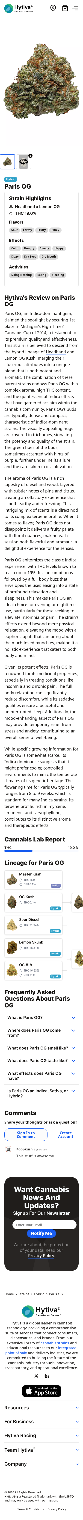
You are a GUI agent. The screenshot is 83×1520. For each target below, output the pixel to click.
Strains (23, 1294)
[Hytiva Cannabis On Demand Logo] (21, 8)
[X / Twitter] (36, 1375)
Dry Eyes (30, 257)
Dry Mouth (49, 257)
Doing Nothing (21, 275)
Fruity (42, 230)
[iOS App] (41, 1391)
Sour (14, 230)
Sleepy (44, 248)
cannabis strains (55, 1343)
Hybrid (39, 1294)
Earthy (27, 230)
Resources (16, 1408)
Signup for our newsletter (41, 1213)
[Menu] (77, 8)
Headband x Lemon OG (37, 206)
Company (15, 1464)
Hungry (29, 248)
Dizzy (15, 257)
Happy (59, 248)
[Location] (53, 8)
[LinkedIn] (46, 1375)
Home (9, 1294)
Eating (41, 275)
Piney (55, 230)
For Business (19, 1421)
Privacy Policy (41, 1255)
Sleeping (58, 275)
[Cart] (65, 8)
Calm (14, 248)
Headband (56, 352)
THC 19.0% (25, 213)
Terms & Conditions (30, 1509)
